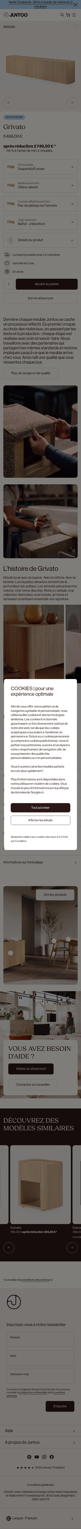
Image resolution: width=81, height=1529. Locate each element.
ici (42, 792)
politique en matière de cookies (38, 783)
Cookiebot (20, 841)
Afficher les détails (40, 820)
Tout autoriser (40, 807)
